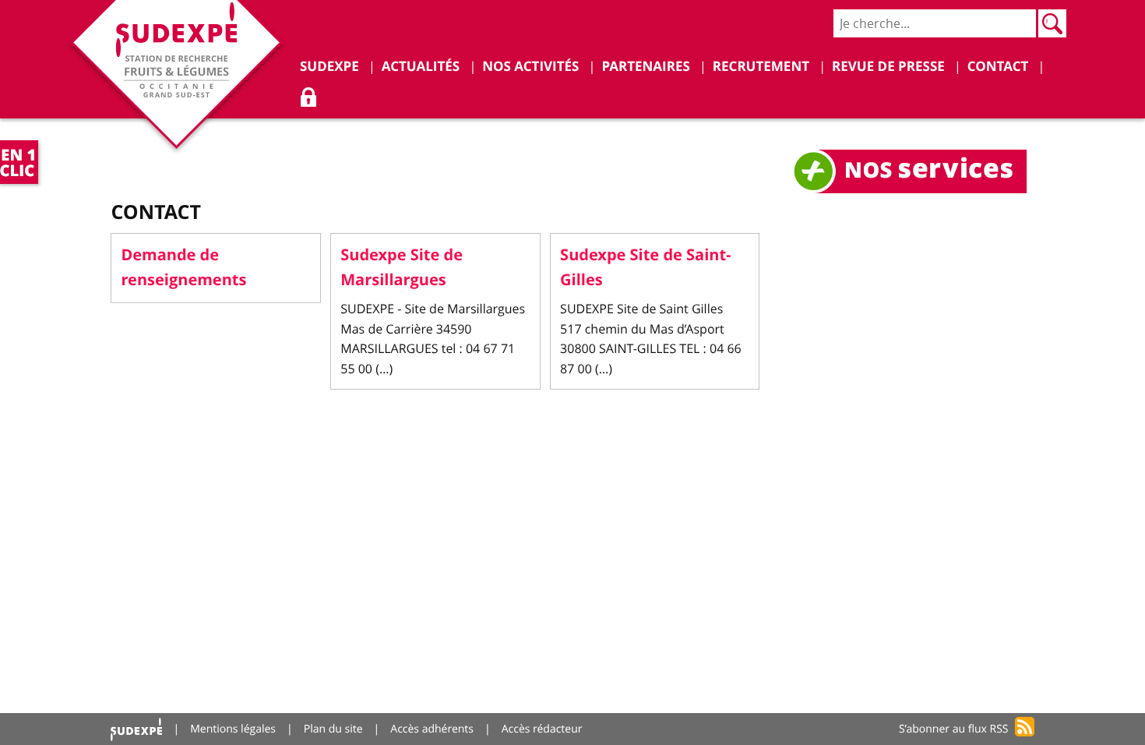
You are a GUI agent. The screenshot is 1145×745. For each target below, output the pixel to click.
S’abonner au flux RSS (954, 729)
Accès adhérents (432, 729)
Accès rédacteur (542, 729)
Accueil (136, 729)
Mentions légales (233, 729)
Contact (156, 211)
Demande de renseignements (183, 268)
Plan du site (333, 729)
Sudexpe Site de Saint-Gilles (645, 268)
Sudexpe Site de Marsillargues (401, 268)
